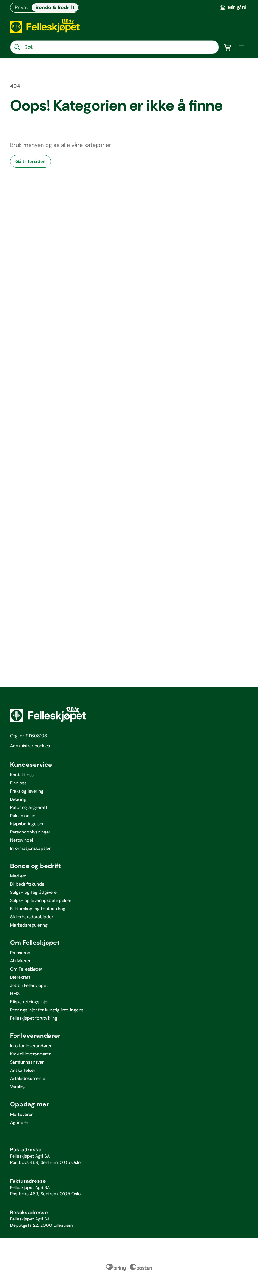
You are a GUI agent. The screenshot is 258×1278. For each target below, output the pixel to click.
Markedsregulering (29, 925)
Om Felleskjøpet (26, 969)
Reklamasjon (22, 815)
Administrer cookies (30, 745)
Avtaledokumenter (28, 1078)
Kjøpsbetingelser (27, 824)
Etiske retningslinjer (29, 1001)
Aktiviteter (20, 961)
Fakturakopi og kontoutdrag (37, 908)
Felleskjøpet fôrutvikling (33, 1018)
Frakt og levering (26, 791)
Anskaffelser (22, 1070)
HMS (15, 993)
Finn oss (18, 783)
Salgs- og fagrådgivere (33, 892)
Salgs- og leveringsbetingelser (40, 900)
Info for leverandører (31, 1045)
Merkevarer (21, 1114)
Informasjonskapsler (30, 848)
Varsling (18, 1086)
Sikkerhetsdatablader (31, 917)
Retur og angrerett (28, 807)
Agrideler (19, 1122)
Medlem (18, 876)
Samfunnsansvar (27, 1062)
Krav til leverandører (30, 1054)
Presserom (20, 952)
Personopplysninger (30, 832)
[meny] (241, 47)
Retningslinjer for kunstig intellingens (46, 1010)
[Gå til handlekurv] (228, 47)
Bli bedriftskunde (27, 884)
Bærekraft (20, 977)
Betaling (18, 799)
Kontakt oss (22, 774)
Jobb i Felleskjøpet (29, 985)
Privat (21, 7)
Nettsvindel (21, 840)
